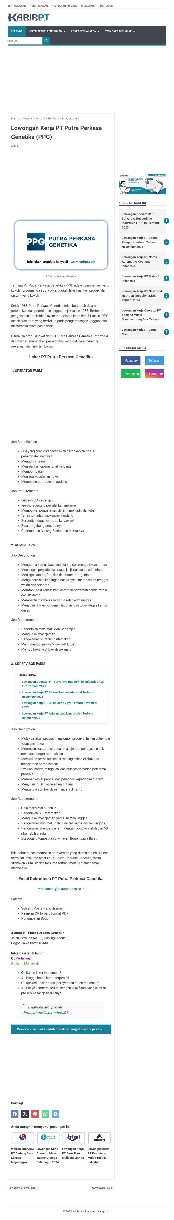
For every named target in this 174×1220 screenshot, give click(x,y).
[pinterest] (35, 1114)
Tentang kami (17, 5)
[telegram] (55, 1114)
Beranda (16, 31)
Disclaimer (88, 5)
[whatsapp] (45, 1114)
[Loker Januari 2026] (29, 17)
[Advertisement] (87, 77)
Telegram (154, 360)
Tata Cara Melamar (118, 31)
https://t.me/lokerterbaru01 (46, 1013)
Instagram (155, 373)
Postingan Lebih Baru (23, 1188)
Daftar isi (107, 5)
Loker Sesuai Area (83, 31)
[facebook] (14, 1114)
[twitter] (25, 1114)
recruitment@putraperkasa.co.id (61, 889)
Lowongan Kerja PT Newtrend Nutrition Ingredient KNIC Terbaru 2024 (142, 295)
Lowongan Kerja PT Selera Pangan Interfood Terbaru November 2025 (140, 242)
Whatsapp (131, 373)
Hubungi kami (39, 5)
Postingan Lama (102, 1188)
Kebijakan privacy (64, 5)
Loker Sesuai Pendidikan (45, 31)
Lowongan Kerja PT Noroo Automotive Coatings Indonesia (139, 261)
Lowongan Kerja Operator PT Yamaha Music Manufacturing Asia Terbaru (141, 315)
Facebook (131, 360)
